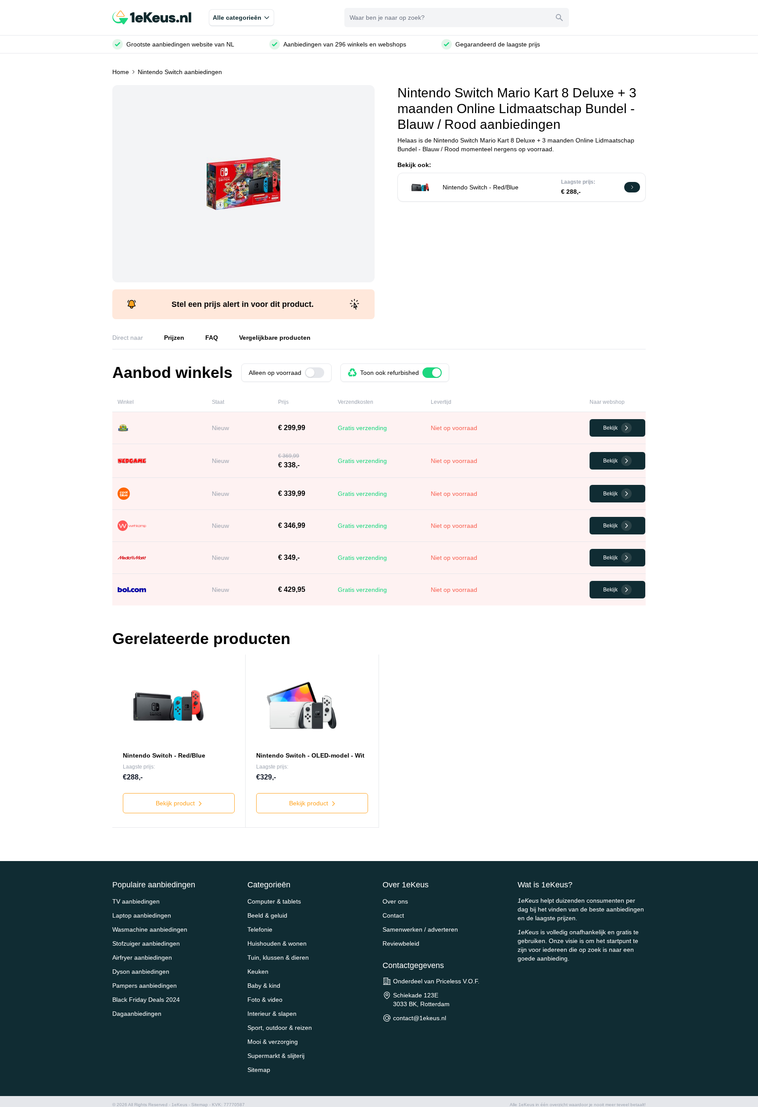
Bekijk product (176, 803)
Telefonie (259, 929)
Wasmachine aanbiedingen (149, 929)
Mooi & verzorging (272, 1041)
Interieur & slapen (272, 1013)
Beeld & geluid (267, 915)
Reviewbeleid (401, 943)
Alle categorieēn (237, 17)
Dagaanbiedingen (136, 1013)
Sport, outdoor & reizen (279, 1027)
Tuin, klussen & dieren (278, 957)
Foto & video (264, 999)
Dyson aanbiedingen (140, 971)
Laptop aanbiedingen (141, 915)
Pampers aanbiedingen (144, 985)
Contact (393, 915)
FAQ (211, 337)
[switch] (314, 372)
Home (120, 71)
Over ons (395, 901)
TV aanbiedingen (136, 901)
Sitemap (258, 1069)
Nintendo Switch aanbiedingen (180, 71)
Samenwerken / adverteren (420, 929)
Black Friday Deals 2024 (146, 999)
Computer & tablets (274, 901)
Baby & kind (263, 985)
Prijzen (174, 337)
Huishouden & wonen (277, 943)
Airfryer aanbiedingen (142, 957)
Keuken (257, 971)
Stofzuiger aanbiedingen (146, 943)
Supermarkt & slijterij (275, 1055)
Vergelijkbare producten (275, 337)
